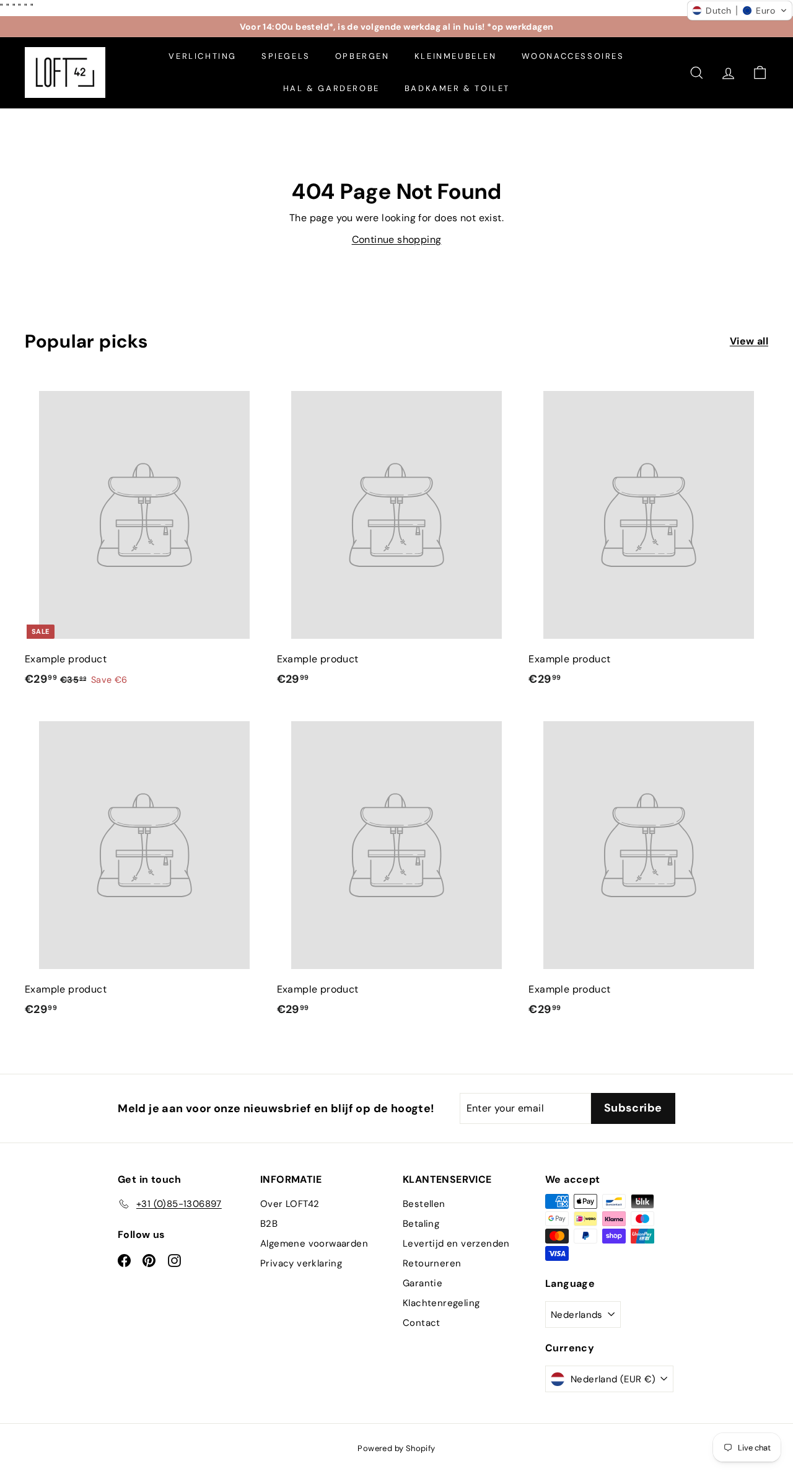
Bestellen (424, 1204)
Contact (421, 1323)
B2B (269, 1223)
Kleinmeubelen (455, 56)
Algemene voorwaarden (314, 1243)
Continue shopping (397, 239)
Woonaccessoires (573, 56)
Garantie (422, 1283)
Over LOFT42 (289, 1204)
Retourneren (432, 1263)
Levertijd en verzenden (456, 1243)
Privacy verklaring (301, 1263)
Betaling (421, 1223)
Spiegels (285, 56)
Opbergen (362, 56)
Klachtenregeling (441, 1303)
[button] (739, 10)
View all (749, 341)
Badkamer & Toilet (457, 88)
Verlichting (203, 56)
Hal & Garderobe (331, 88)
